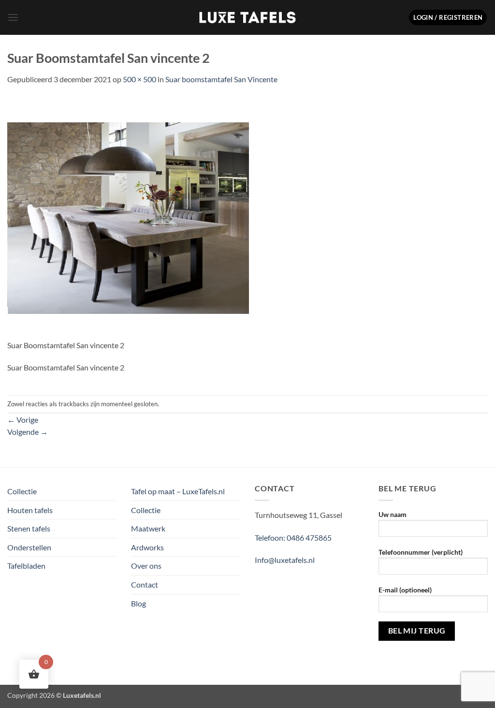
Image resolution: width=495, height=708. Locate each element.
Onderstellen (29, 547)
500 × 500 (139, 79)
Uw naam (393, 514)
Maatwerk (148, 528)
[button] (13, 17)
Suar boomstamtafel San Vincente (221, 79)
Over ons (146, 565)
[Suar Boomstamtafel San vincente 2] (128, 216)
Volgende (27, 431)
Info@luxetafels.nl (285, 559)
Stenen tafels (28, 528)
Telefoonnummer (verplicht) (421, 552)
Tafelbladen (26, 565)
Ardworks (147, 547)
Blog (138, 603)
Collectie (22, 491)
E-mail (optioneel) (405, 590)
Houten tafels (30, 510)
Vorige (22, 419)
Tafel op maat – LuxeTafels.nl (178, 491)
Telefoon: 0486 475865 (293, 537)
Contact (144, 584)
